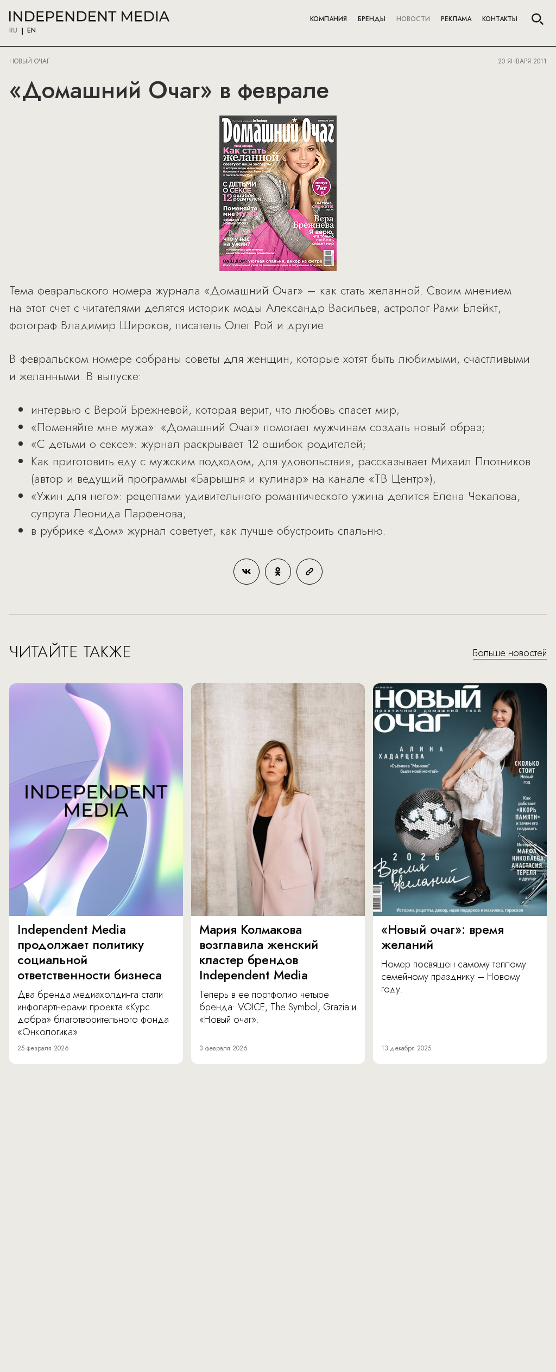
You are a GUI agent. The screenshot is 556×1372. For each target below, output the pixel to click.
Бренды (372, 19)
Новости (413, 19)
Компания (328, 19)
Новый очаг (29, 61)
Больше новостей (510, 653)
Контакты (499, 19)
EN (31, 31)
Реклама (456, 19)
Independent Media (89, 16)
